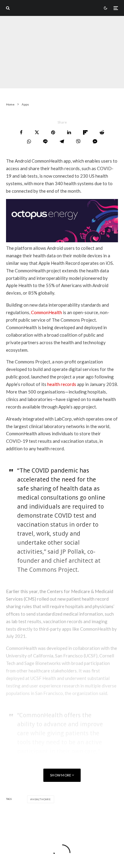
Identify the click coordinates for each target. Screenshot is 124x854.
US (51, 77)
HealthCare (41, 799)
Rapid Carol (17, 77)
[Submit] (102, 132)
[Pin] (53, 132)
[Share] (21, 132)
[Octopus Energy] (62, 240)
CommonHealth (46, 312)
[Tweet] (37, 132)
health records (61, 384)
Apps (39, 77)
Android (67, 77)
